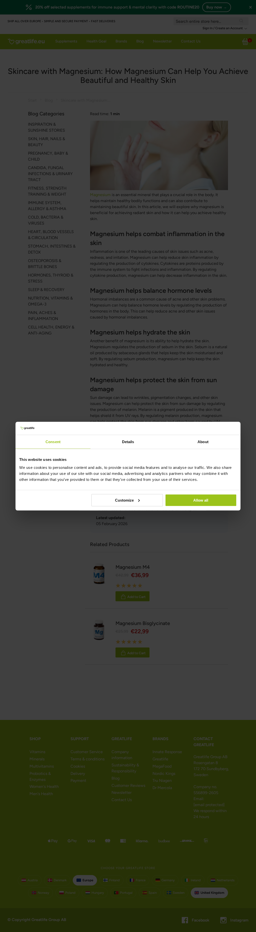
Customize (124, 500)
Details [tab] (128, 442)
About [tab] (203, 442)
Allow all (200, 500)
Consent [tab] (53, 442)
